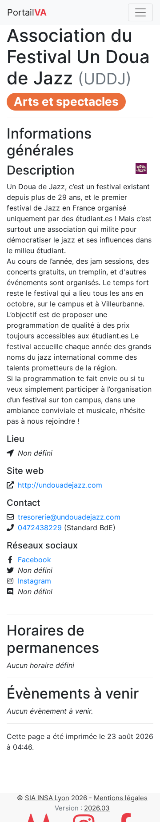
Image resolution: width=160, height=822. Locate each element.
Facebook (34, 559)
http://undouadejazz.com (60, 484)
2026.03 (97, 808)
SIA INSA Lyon (47, 798)
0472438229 (41, 527)
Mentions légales (121, 798)
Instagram (34, 580)
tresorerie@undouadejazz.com (69, 516)
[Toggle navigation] (140, 12)
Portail (27, 12)
